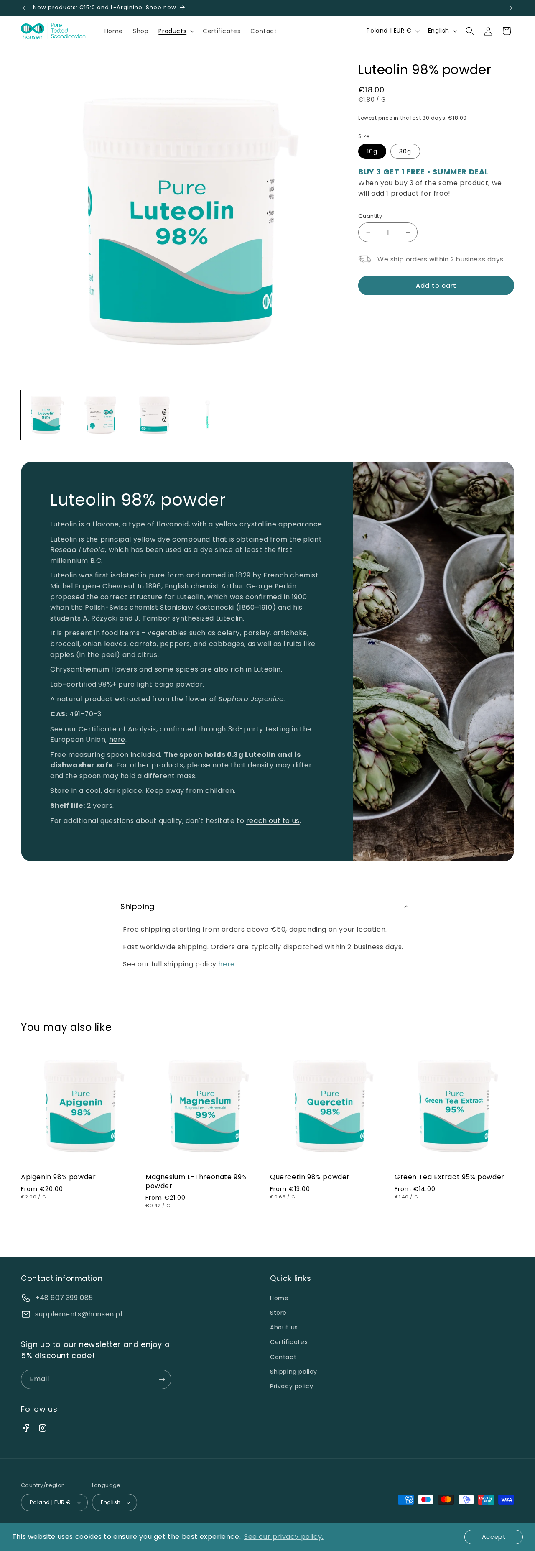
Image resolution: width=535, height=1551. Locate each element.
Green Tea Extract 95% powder (449, 1177)
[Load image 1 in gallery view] (46, 415)
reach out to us (273, 820)
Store (278, 1312)
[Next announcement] (511, 8)
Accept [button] (494, 1537)
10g (372, 151)
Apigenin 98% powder (58, 1177)
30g (405, 151)
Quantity (370, 216)
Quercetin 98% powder (310, 1177)
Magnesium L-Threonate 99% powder (196, 1182)
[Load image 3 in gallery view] (154, 415)
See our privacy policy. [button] (284, 1536)
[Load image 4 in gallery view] (208, 415)
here (117, 740)
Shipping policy (293, 1371)
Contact (283, 1357)
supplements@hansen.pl (78, 1314)
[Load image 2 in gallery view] (100, 415)
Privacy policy (291, 1386)
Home (279, 1298)
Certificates (289, 1342)
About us (284, 1327)
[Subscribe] (162, 1379)
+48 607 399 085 (64, 1298)
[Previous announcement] (24, 8)
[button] (175, 31)
